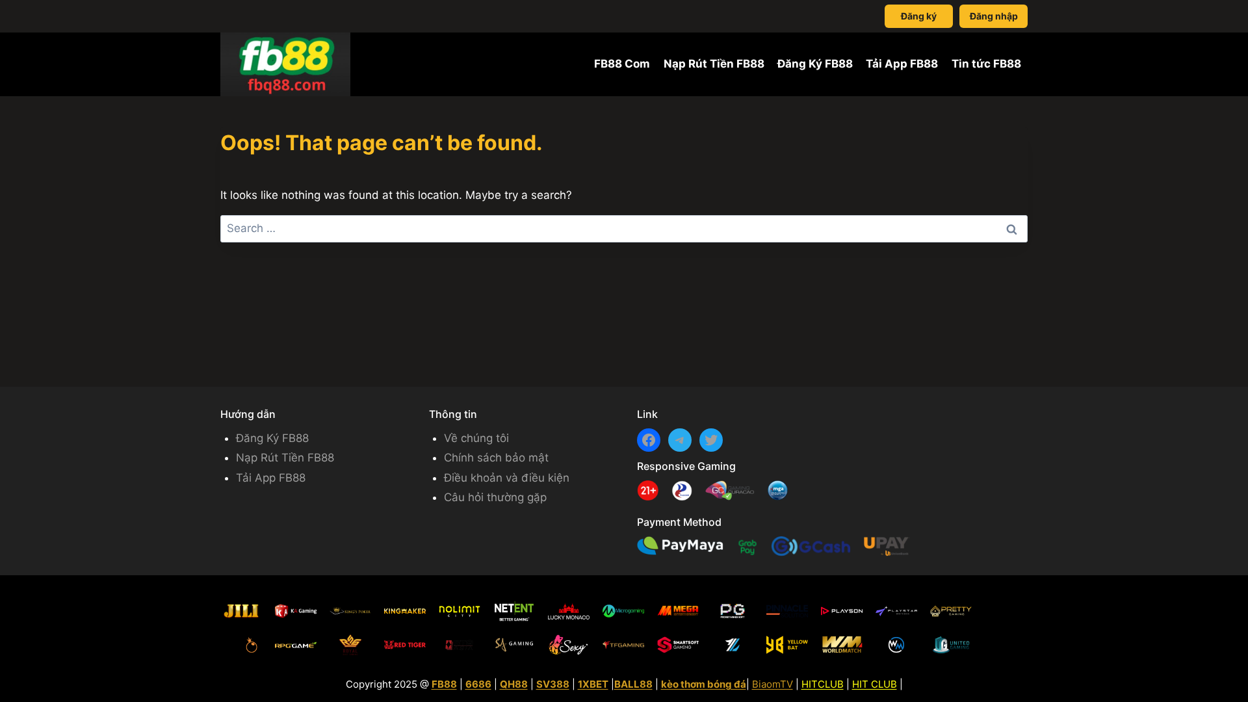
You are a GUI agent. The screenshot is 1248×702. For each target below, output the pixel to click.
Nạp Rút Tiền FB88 (714, 63)
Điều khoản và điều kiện (506, 477)
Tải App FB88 (902, 63)
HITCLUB (822, 684)
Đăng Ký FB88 (815, 63)
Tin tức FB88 (986, 63)
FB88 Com (622, 63)
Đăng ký (919, 15)
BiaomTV (772, 684)
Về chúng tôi (476, 438)
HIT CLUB (874, 684)
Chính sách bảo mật (496, 457)
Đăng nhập (994, 15)
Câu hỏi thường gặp (495, 497)
